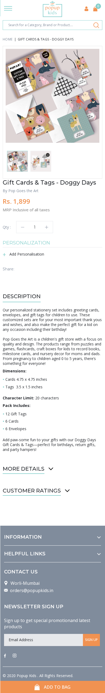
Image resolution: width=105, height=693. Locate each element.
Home (7, 39)
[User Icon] (86, 8)
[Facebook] (5, 656)
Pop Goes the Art (23, 190)
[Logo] (52, 9)
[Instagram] (14, 656)
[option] (52, 96)
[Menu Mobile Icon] (8, 9)
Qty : (7, 227)
